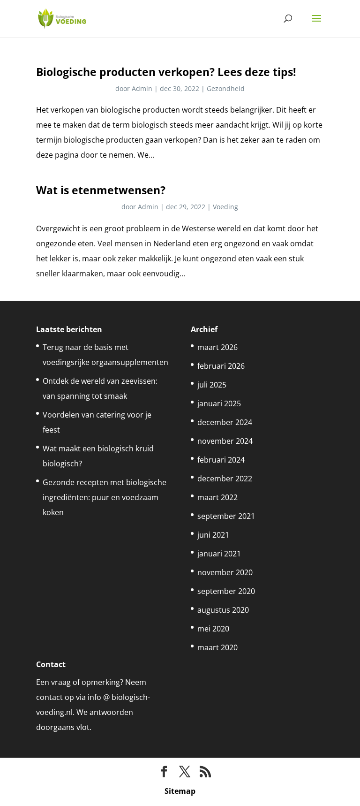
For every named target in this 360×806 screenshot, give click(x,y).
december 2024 (224, 422)
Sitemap (180, 791)
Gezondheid (226, 88)
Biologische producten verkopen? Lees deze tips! (166, 71)
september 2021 (226, 516)
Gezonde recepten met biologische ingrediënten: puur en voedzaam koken (104, 497)
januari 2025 (219, 403)
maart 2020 (217, 647)
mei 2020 (213, 629)
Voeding (225, 206)
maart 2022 (217, 497)
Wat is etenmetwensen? (100, 190)
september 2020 (226, 591)
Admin (142, 88)
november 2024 (225, 441)
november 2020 (225, 572)
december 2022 (224, 478)
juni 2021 (213, 535)
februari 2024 (221, 460)
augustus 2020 (223, 610)
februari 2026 (221, 366)
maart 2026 (217, 347)
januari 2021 (219, 553)
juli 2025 (211, 385)
